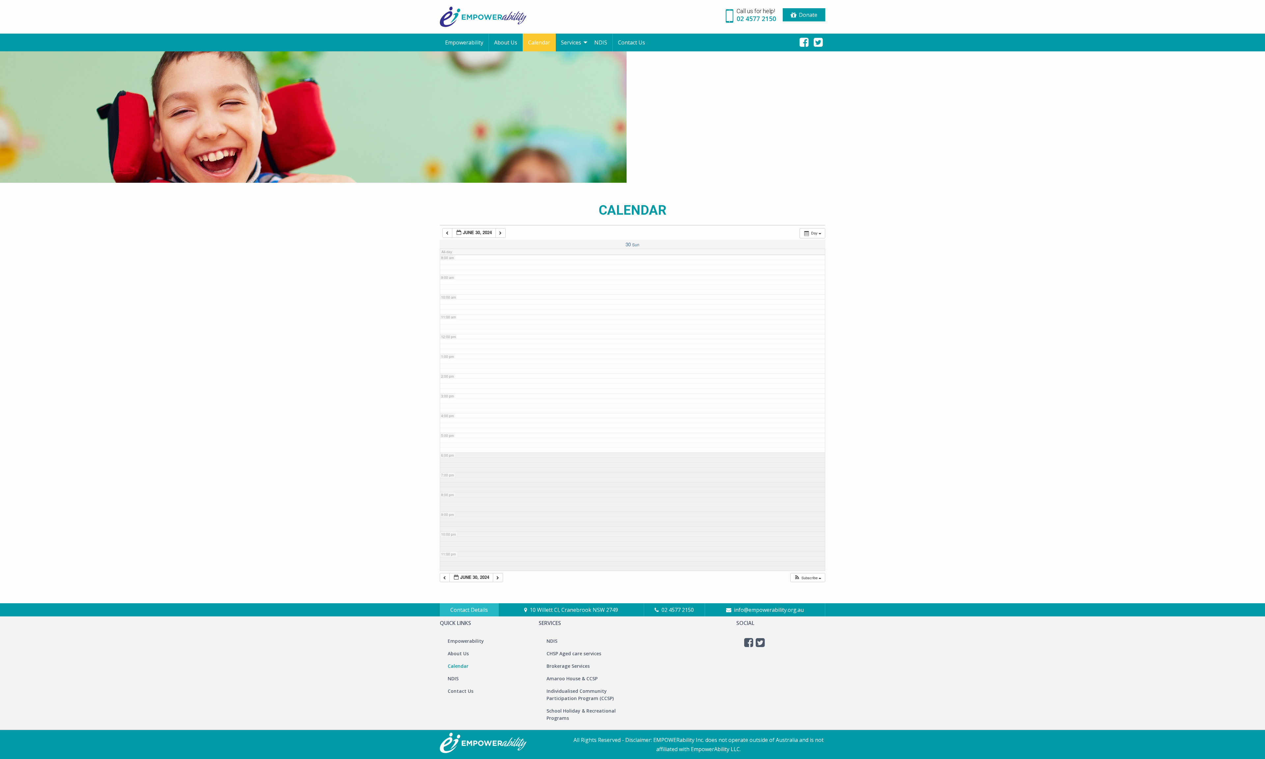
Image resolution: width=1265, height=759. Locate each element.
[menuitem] (464, 42)
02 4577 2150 (677, 609)
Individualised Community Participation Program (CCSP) (580, 694)
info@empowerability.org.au (769, 609)
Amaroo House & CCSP (572, 678)
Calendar (539, 42)
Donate (808, 14)
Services (571, 42)
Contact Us (631, 42)
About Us (505, 42)
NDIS (600, 42)
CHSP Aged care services (574, 653)
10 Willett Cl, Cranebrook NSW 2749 (574, 609)
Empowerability (464, 42)
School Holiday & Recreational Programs (581, 714)
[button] (808, 577)
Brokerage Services (568, 666)
